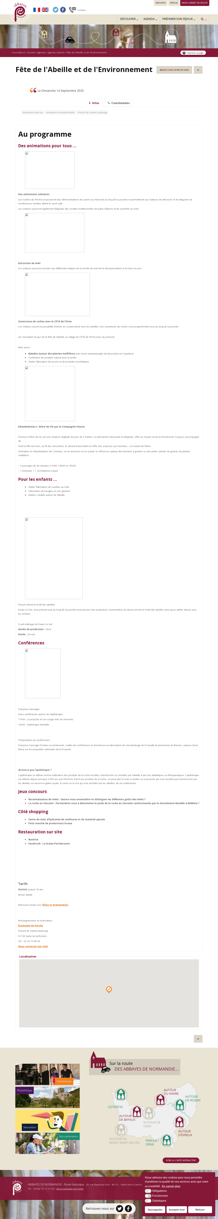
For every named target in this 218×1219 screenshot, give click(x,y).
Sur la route (144, 1066)
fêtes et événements (55, 904)
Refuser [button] (200, 1209)
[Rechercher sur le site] (203, 19)
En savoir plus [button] (171, 1186)
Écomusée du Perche (30, 925)
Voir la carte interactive (181, 1160)
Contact (81, 10)
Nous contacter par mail (33, 946)
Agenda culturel (56, 52)
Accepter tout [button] (177, 1209)
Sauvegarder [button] (155, 1209)
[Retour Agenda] (198, 70)
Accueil (31, 52)
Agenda (41, 52)
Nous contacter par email (69, 1188)
